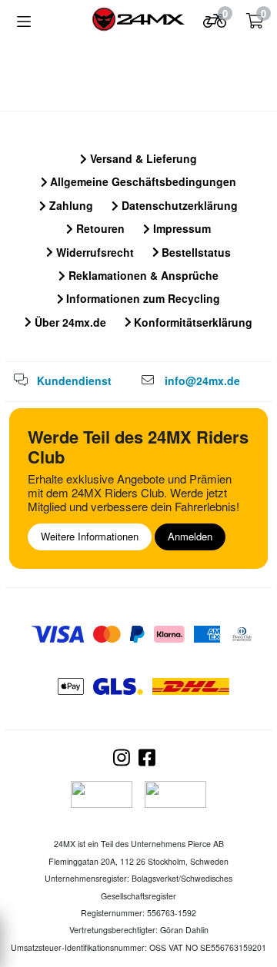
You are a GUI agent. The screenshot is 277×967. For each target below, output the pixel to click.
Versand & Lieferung (142, 158)
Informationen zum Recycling (141, 298)
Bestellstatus (195, 252)
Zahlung (69, 205)
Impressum (180, 228)
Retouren (99, 228)
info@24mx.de (202, 380)
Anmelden (190, 536)
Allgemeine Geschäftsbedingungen (141, 181)
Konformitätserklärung (191, 322)
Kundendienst (74, 380)
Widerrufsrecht (93, 252)
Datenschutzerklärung (178, 205)
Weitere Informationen (89, 536)
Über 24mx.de (69, 322)
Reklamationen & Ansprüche (142, 275)
